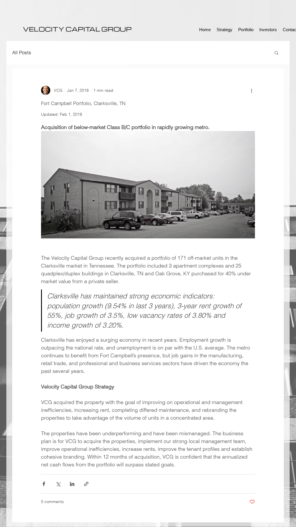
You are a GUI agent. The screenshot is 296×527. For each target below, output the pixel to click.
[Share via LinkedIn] (72, 484)
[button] (276, 53)
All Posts (21, 52)
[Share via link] (86, 484)
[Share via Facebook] (44, 484)
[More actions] (251, 90)
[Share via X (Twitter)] (58, 484)
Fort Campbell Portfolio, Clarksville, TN (83, 103)
